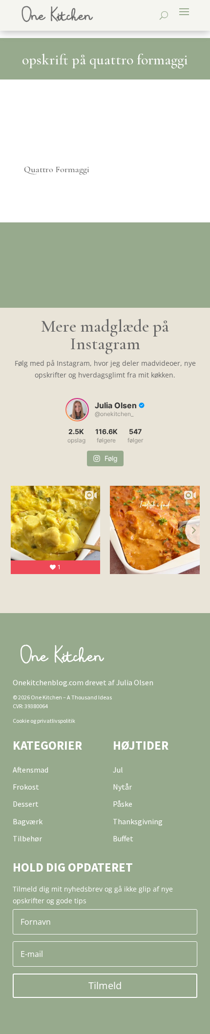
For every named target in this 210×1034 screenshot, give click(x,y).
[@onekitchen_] (77, 409)
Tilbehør (27, 838)
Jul (118, 770)
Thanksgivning (138, 821)
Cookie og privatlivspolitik (44, 720)
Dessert (26, 804)
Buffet (123, 838)
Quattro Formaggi (56, 169)
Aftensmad (30, 770)
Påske (122, 804)
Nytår (122, 787)
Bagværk (27, 821)
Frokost (26, 787)
